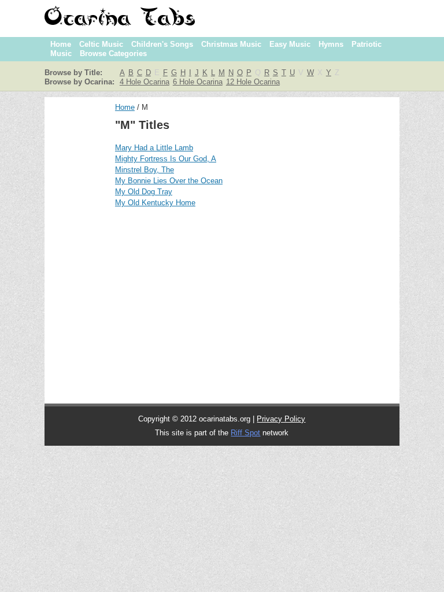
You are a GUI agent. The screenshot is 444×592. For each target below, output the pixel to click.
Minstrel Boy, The (144, 169)
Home (60, 44)
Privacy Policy (281, 419)
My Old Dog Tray (143, 191)
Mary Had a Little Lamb (154, 147)
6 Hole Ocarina (198, 81)
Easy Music (289, 44)
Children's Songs (162, 44)
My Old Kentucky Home (155, 202)
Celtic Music (101, 44)
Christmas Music (231, 44)
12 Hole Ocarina (253, 81)
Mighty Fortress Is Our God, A (165, 158)
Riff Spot (245, 432)
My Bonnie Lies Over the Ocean (169, 180)
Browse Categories (113, 53)
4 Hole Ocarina (144, 81)
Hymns (331, 44)
